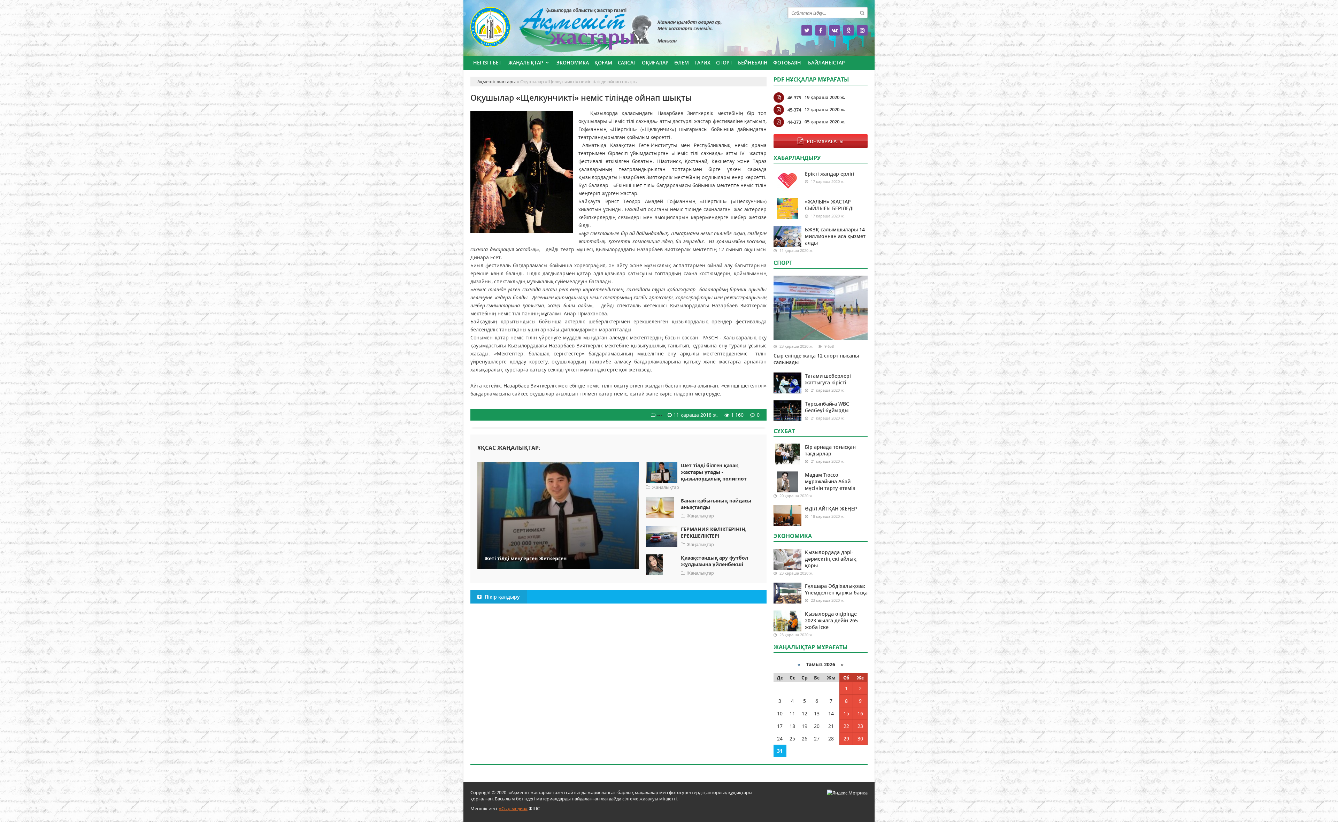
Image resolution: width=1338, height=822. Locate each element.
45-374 (794, 110)
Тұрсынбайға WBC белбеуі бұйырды (827, 407)
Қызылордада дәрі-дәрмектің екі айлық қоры (830, 559)
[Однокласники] (848, 30)
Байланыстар (826, 62)
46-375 (794, 97)
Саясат (627, 62)
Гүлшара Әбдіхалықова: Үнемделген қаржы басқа (836, 589)
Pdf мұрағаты (825, 141)
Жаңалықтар (525, 62)
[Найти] (862, 12)
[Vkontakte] (834, 30)
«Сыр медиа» (513, 808)
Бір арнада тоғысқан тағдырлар (830, 450)
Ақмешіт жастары (618, 30)
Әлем (681, 62)
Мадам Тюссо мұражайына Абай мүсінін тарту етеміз (830, 481)
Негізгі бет (487, 62)
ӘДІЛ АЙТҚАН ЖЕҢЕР (831, 508)
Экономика (572, 62)
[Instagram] (862, 30)
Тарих (702, 62)
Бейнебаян (753, 62)
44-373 (794, 122)
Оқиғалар (655, 62)
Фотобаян (787, 62)
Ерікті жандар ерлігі (829, 173)
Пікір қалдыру (501, 596)
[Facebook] (820, 30)
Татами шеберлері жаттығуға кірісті (828, 379)
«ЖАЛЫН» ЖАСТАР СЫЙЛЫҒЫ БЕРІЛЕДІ (829, 205)
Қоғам (603, 62)
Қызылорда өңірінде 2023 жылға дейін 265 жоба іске (831, 620)
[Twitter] (806, 30)
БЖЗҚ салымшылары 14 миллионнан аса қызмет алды (835, 236)
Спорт (724, 62)
